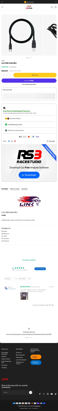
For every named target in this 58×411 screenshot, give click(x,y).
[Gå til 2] (29, 58)
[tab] (5, 189)
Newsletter (4, 365)
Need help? (52, 141)
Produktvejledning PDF (6, 362)
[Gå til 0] (27, 58)
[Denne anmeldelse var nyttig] (49, 305)
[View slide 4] (32, 337)
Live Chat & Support (21, 360)
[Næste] (56, 1)
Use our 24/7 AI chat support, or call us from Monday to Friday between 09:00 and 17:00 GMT (29, 334)
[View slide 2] (28, 337)
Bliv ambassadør (20, 355)
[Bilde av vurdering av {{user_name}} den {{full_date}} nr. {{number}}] (24, 296)
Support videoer (6, 359)
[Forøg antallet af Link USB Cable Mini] (10, 75)
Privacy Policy (35, 408)
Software (4, 356)
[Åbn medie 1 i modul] (22, 35)
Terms (30, 408)
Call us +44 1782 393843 (35, 362)
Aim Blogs (4, 367)
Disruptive (37, 406)
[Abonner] (30, 392)
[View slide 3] (30, 337)
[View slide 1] (26, 337)
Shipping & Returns (24, 408)
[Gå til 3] (31, 58)
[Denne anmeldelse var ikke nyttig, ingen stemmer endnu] (52, 305)
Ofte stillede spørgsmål (5, 353)
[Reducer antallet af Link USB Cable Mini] (3, 75)
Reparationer (19, 357)
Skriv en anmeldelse (40, 269)
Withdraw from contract (20, 363)
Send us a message (34, 357)
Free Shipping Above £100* (15, 124)
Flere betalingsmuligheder (29, 84)
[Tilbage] (2, 1)
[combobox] (10, 278)
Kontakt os (19, 352)
